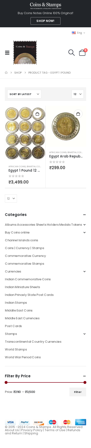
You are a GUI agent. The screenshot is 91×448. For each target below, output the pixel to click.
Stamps (11, 333)
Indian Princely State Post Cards (29, 294)
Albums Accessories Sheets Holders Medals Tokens (43, 224)
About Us (12, 430)
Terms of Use (55, 430)
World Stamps (16, 349)
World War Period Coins (23, 357)
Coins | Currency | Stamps (24, 248)
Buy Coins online (17, 232)
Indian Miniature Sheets (22, 287)
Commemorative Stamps (24, 263)
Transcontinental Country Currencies (33, 341)
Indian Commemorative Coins (28, 279)
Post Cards (13, 326)
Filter (78, 392)
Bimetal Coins (35, 166)
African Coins (17, 166)
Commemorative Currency (25, 255)
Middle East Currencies (22, 318)
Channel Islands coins (21, 240)
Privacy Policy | (33, 430)
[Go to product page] (25, 133)
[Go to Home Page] (6, 73)
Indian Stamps (16, 302)
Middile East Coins (19, 310)
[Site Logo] (25, 52)
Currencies (13, 271)
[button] (9, 53)
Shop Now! (45, 21)
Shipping (31, 433)
